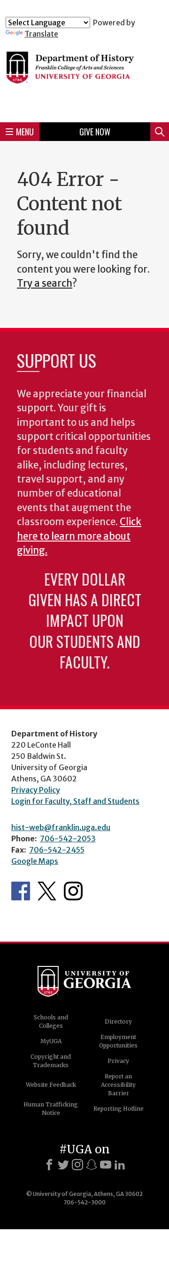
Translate (41, 33)
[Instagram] (77, 1164)
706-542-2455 (56, 849)
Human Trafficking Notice (50, 1108)
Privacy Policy (35, 789)
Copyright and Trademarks (51, 1061)
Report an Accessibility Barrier (118, 1085)
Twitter (47, 891)
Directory (118, 1021)
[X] (63, 1164)
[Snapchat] (91, 1164)
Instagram (73, 891)
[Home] (84, 77)
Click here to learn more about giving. (79, 536)
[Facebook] (49, 1164)
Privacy (118, 1060)
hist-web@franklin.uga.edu (60, 827)
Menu (25, 132)
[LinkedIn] (119, 1164)
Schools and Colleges (51, 1021)
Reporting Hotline (118, 1108)
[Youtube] (105, 1164)
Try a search (44, 283)
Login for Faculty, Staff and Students (75, 801)
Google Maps (34, 861)
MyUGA (50, 1041)
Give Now (94, 132)
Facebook (20, 891)
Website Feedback (51, 1084)
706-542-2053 (68, 838)
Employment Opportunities (118, 1041)
